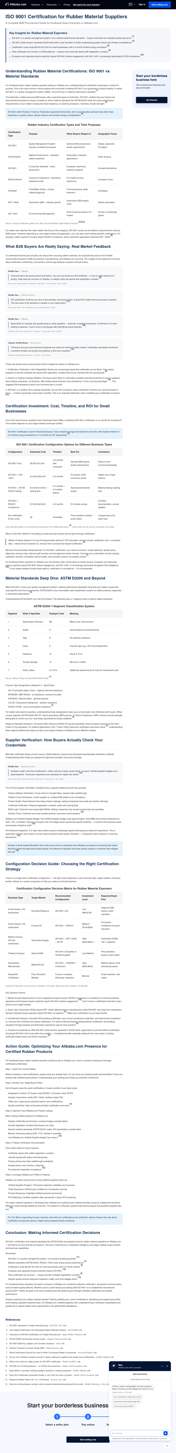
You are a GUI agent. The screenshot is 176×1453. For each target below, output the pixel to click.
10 (142, 54)
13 (80, 772)
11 (68, 301)
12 (72, 349)
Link (64, 1325)
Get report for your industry (86, 4)
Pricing (67, 4)
